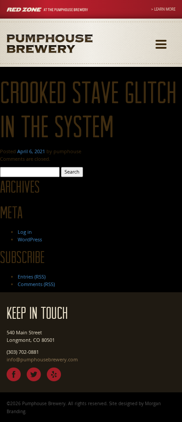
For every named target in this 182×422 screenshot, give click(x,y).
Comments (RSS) (36, 284)
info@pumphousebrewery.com (42, 359)
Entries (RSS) (32, 276)
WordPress (30, 239)
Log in (25, 231)
